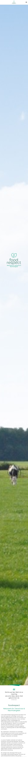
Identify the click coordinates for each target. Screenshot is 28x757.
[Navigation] (26, 2)
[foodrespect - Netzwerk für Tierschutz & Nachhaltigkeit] (14, 4)
